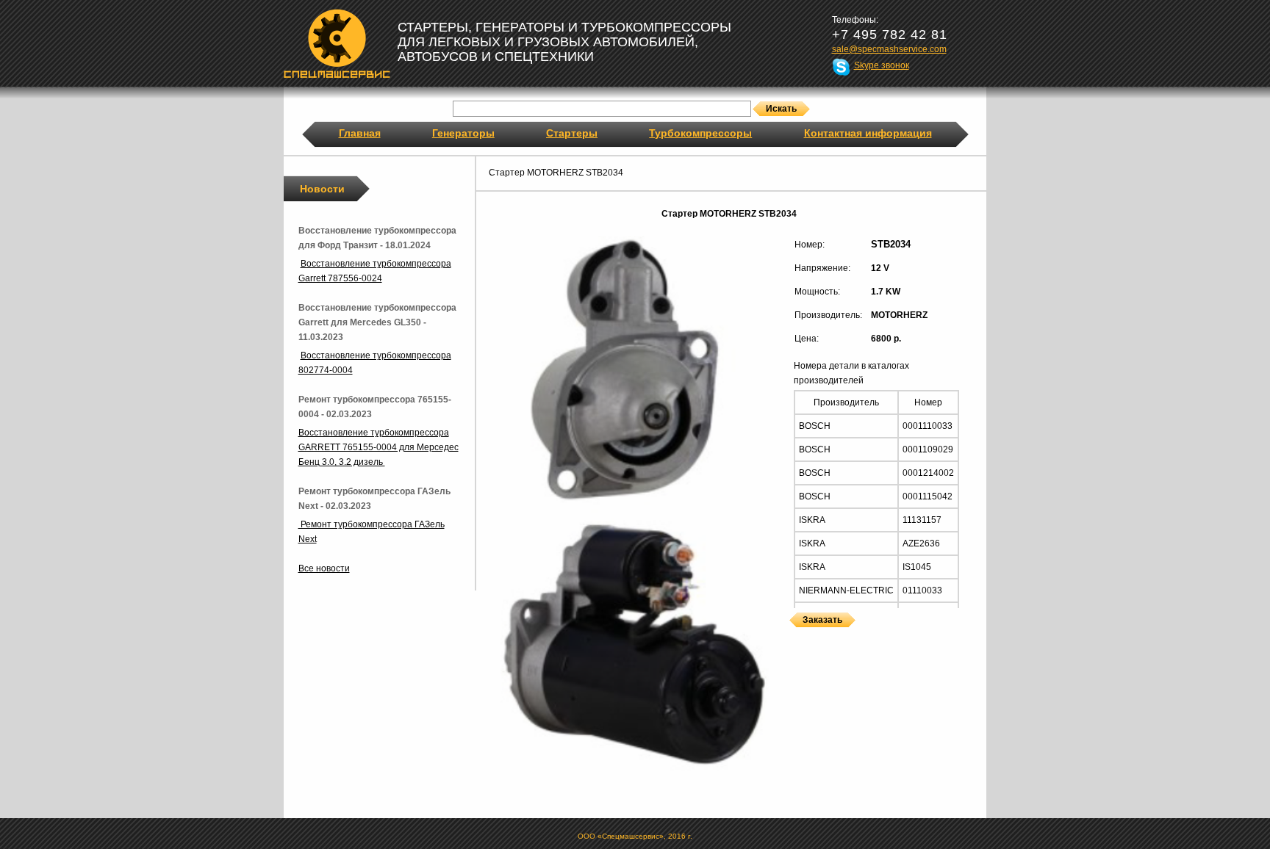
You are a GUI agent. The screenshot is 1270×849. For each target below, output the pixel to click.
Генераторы (463, 133)
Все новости (324, 568)
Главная (360, 133)
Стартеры (572, 133)
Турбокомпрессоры (700, 133)
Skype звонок (881, 65)
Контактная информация (868, 133)
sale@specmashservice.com (889, 49)
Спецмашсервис (337, 43)
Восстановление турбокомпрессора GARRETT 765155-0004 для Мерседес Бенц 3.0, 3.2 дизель (378, 447)
